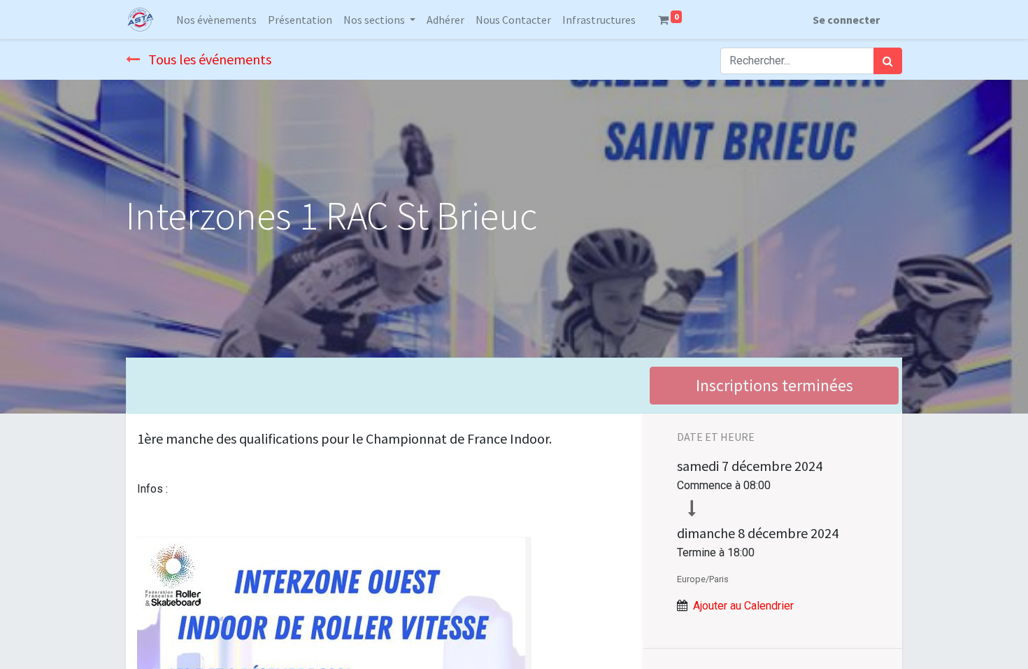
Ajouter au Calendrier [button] (743, 605)
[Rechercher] (887, 61)
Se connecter (846, 20)
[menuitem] (216, 20)
